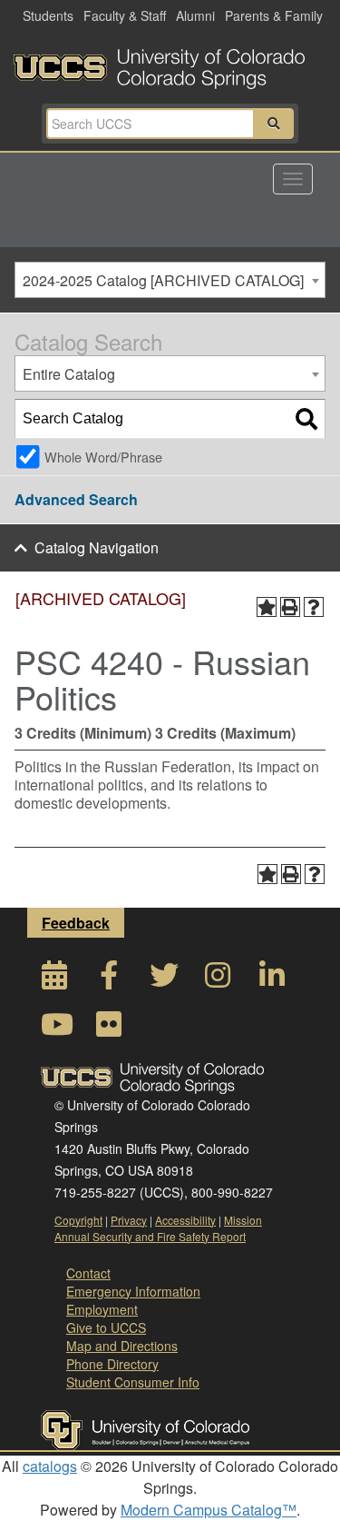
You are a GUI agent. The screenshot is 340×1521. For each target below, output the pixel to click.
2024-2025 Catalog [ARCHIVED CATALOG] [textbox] (163, 280)
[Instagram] (217, 979)
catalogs (50, 1466)
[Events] (54, 979)
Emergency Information (133, 1291)
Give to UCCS (106, 1327)
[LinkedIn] (272, 979)
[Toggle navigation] (293, 179)
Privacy (129, 1220)
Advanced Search (76, 499)
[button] (274, 123)
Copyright (78, 1220)
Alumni (195, 15)
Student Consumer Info (132, 1382)
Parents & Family (274, 15)
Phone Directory (112, 1364)
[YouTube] (54, 1029)
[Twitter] (163, 979)
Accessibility (185, 1220)
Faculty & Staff (124, 15)
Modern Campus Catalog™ (208, 1509)
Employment (102, 1309)
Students (48, 15)
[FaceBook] (108, 979)
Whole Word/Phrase (103, 456)
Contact (88, 1273)
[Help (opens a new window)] (314, 607)
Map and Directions (122, 1346)
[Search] (306, 419)
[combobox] (170, 280)
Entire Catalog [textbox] (69, 373)
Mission (243, 1220)
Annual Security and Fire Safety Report (150, 1236)
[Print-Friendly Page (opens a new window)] (290, 607)
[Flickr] (108, 1029)
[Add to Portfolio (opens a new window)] (267, 607)
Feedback (76, 922)
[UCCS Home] (170, 63)
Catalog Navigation (96, 547)
